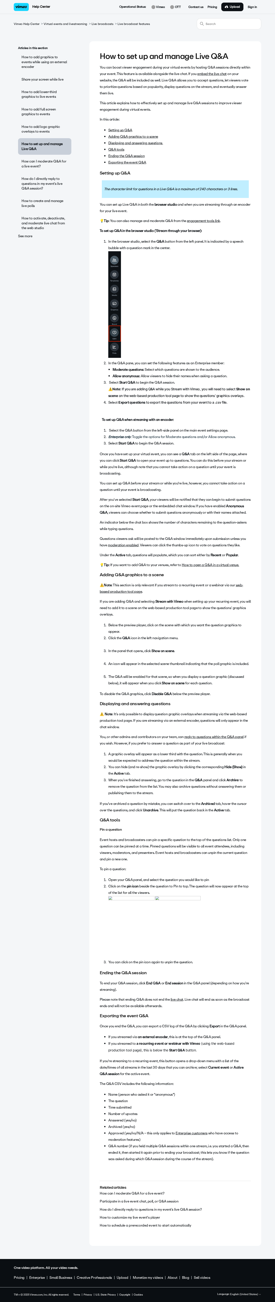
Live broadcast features (134, 23)
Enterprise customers (191, 1133)
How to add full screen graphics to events (38, 111)
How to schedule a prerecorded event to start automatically (145, 1225)
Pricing (212, 7)
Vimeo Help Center (27, 23)
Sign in (252, 7)
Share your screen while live (42, 79)
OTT (177, 7)
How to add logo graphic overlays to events (40, 129)
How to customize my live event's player (130, 1217)
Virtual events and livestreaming (65, 23)
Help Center (41, 6)
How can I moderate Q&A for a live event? (43, 163)
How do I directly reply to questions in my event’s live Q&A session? (41, 183)
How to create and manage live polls (42, 203)
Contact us (195, 7)
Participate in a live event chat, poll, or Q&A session (139, 1201)
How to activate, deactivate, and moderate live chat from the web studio (43, 223)
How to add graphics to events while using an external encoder (44, 62)
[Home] (21, 7)
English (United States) (244, 1294)
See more (25, 236)
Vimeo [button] (160, 7)
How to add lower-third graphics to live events (39, 94)
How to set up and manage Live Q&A (42, 146)
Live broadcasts (102, 23)
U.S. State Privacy (105, 1295)
